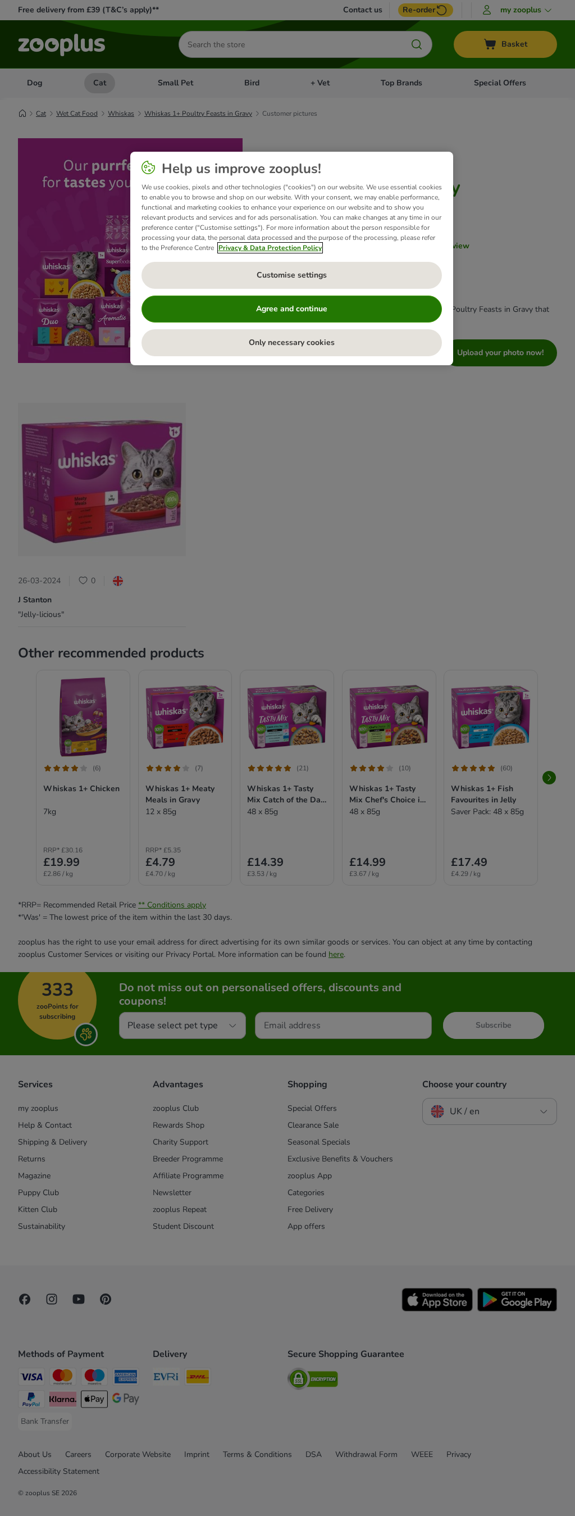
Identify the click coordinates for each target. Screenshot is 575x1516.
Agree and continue (291, 308)
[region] (291, 258)
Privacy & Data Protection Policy (270, 247)
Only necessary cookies (292, 342)
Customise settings (292, 275)
